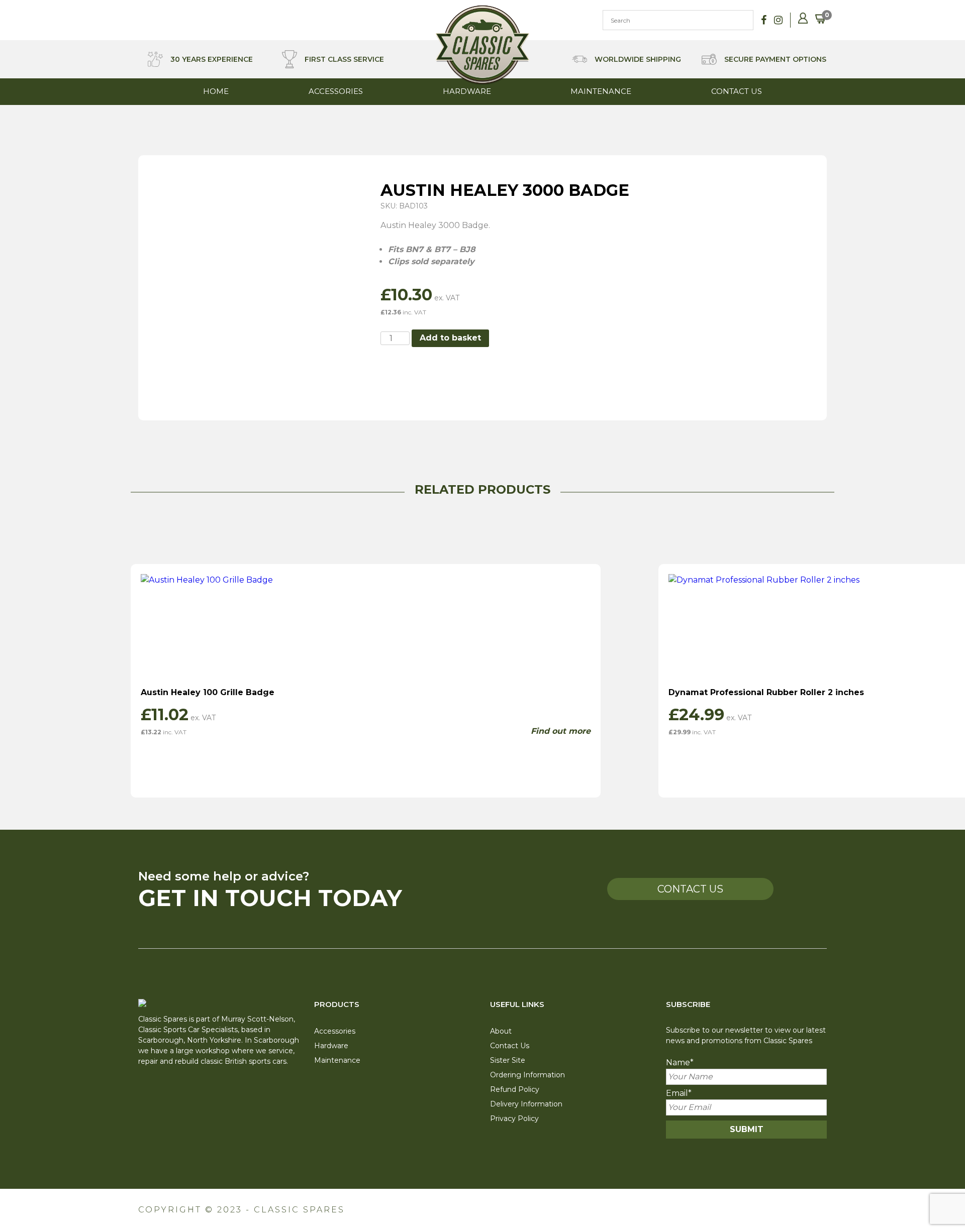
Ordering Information (527, 1074)
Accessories (336, 91)
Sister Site (507, 1060)
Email (679, 1093)
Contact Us (736, 91)
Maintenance (600, 91)
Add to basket (450, 338)
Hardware (467, 91)
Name (680, 1062)
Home (216, 91)
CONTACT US (690, 889)
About (501, 1031)
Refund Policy (514, 1089)
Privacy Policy (514, 1118)
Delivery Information (526, 1103)
